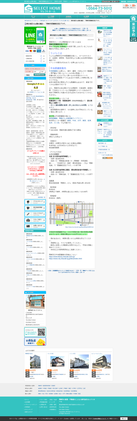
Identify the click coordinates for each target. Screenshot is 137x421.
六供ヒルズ (29, 275)
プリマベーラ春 (30, 286)
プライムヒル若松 (31, 281)
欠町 (84, 388)
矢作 (50, 123)
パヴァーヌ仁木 (30, 259)
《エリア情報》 (59, 38)
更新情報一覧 (41, 197)
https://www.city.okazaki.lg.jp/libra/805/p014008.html (79, 227)
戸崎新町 (61, 374)
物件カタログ (28, 412)
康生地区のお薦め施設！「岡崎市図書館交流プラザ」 (69, 35)
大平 (79, 120)
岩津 (89, 120)
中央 (74, 120)
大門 (63, 393)
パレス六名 (29, 241)
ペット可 (52, 402)
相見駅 (75, 376)
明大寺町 (55, 388)
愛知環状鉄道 (41, 391)
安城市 (53, 385)
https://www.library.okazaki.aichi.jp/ (62, 257)
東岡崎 (51, 393)
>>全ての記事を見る (107, 155)
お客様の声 (43, 404)
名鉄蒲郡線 (74, 391)
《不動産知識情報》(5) (103, 149)
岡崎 (34, 99)
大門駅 (98, 376)
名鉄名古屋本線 (51, 391)
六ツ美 (56, 123)
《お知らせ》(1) (101, 152)
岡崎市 (35, 374)
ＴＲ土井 (32, 96)
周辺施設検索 (43, 402)
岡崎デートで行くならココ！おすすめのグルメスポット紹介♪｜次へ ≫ (71, 30)
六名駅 (53, 376)
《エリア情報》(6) (102, 146)
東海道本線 (29, 99)
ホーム (27, 399)
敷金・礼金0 (53, 399)
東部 (84, 120)
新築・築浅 (53, 404)
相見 (79, 393)
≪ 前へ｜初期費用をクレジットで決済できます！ (67, 28)
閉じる (124, 418)
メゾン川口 (29, 247)
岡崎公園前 (69, 393)
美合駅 (31, 376)
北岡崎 (56, 393)
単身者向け (53, 409)
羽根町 (50, 388)
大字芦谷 (79, 388)
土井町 (60, 388)
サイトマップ (28, 409)
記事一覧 (85, 28)
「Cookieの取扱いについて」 (99, 418)
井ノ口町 (105, 374)
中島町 (45, 388)
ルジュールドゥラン (31, 253)
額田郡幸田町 (80, 374)
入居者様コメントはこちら (36, 92)
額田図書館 (53, 118)
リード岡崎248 (30, 265)
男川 (46, 393)
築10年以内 (53, 407)
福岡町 (40, 388)
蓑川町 (38, 374)
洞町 (69, 388)
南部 (69, 120)
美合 (60, 393)
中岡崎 (75, 393)
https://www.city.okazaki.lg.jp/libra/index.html (65, 259)
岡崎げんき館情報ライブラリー (71, 118)
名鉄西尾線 (67, 391)
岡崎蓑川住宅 (29, 235)
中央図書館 (53, 71)
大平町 (74, 388)
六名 (43, 393)
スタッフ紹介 (43, 399)
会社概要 (27, 402)
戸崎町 (65, 388)
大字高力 (86, 374)
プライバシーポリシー (31, 404)
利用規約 (27, 407)
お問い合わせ (43, 407)
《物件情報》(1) (101, 143)
